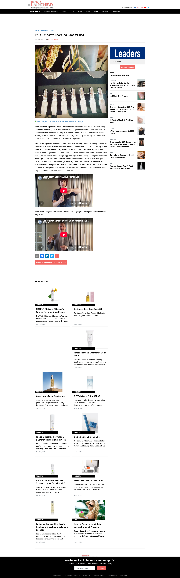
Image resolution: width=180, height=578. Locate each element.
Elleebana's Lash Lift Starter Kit (89, 480)
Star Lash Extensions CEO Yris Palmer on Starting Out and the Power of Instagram (122, 109)
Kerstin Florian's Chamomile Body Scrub (90, 354)
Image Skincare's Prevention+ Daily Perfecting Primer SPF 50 (51, 438)
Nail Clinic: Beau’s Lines (119, 96)
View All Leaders (127, 67)
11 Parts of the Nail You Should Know (122, 121)
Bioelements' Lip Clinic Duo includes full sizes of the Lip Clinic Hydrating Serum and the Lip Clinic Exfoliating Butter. (89, 443)
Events (112, 128)
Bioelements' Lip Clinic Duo (87, 437)
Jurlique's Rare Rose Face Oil (88, 309)
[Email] (37, 256)
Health (112, 117)
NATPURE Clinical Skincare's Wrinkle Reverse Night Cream (50, 310)
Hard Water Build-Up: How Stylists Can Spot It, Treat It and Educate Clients (122, 85)
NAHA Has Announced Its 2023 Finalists (122, 132)
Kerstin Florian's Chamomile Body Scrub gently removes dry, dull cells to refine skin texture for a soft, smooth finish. (90, 362)
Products (44, 31)
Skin (52, 31)
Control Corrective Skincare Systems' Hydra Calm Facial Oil (51, 482)
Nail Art (112, 152)
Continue (101, 568)
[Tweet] (52, 256)
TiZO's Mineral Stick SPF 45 (87, 396)
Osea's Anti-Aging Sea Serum (50, 396)
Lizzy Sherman (53, 39)
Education (113, 80)
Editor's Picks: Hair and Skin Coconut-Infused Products (87, 525)
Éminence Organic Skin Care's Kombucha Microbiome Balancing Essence (52, 527)
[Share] (42, 256)
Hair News (113, 139)
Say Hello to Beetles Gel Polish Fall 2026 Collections (122, 156)
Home (37, 31)
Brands (112, 104)
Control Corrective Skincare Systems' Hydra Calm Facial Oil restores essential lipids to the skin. (52, 489)
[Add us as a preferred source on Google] (57, 256)
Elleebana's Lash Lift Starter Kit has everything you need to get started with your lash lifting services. (89, 486)
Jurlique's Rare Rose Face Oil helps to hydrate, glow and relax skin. (89, 314)
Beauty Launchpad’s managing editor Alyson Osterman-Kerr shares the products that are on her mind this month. (89, 533)
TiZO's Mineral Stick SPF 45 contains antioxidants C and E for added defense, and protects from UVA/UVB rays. (89, 402)
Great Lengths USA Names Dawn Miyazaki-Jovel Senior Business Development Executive (123, 144)
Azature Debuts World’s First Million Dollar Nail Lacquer (121, 167)
